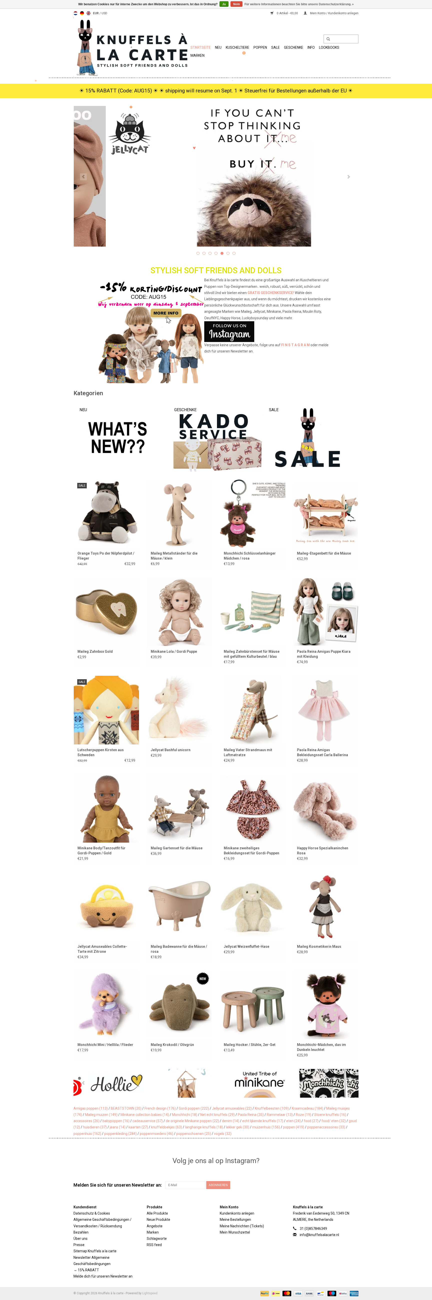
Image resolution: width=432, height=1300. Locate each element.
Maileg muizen (101, 1115)
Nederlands (76, 13)
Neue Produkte (158, 1220)
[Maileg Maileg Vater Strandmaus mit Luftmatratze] (253, 709)
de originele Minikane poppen (192, 1121)
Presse (79, 1245)
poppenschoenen (193, 1134)
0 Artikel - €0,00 (287, 13)
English (88, 13)
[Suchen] (326, 39)
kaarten (138, 1127)
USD (104, 13)
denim (230, 1121)
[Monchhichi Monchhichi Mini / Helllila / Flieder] (106, 1005)
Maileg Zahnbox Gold (95, 651)
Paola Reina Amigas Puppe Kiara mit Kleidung (323, 654)
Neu (218, 47)
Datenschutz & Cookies (92, 1213)
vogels (223, 1134)
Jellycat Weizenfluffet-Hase (246, 947)
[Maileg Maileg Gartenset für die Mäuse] (179, 808)
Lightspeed (150, 1293)
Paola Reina (251, 1115)
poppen (293, 1127)
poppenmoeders (156, 1134)
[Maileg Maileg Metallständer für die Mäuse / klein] (179, 513)
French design (160, 1108)
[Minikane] (217, 1083)
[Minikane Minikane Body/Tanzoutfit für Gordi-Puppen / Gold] (106, 808)
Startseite (200, 47)
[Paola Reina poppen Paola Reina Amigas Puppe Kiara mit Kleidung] (326, 611)
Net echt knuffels (217, 1115)
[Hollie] (75, 1083)
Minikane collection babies (144, 1115)
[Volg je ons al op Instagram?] (216, 331)
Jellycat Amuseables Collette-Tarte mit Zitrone (102, 949)
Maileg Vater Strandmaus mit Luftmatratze (248, 752)
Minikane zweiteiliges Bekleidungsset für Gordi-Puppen (251, 850)
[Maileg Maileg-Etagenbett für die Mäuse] (326, 513)
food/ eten (334, 1121)
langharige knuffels (204, 1127)
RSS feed (154, 1245)
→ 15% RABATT (86, 1270)
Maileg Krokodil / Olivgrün (172, 1045)
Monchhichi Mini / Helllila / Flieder (105, 1045)
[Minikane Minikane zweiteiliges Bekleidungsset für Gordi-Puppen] (253, 808)
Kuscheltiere (237, 47)
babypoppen (116, 1121)
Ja (224, 4)
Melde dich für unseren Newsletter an (103, 1276)
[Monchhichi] (288, 1083)
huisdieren (95, 1127)
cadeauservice (147, 1121)
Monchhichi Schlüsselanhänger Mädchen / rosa (250, 555)
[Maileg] (146, 1083)
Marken (197, 55)
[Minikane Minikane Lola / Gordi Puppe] (179, 611)
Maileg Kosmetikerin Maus (319, 947)
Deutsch (82, 13)
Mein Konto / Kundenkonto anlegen (333, 13)
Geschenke (293, 47)
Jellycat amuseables (232, 1108)
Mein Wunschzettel (235, 1232)
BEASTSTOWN (126, 1108)
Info (311, 47)
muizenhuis (266, 1127)
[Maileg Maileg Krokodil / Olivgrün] (179, 1005)
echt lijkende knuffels (262, 1121)
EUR (96, 13)
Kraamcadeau (307, 1108)
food (311, 1121)
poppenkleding (120, 1134)
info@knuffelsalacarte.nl (319, 1235)
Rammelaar (280, 1115)
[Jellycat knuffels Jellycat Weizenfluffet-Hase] (253, 906)
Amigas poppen (91, 1108)
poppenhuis (87, 1134)
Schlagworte (157, 1239)
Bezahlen (81, 1232)
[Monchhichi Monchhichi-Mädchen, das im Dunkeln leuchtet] (326, 1005)
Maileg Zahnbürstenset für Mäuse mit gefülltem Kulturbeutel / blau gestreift (252, 654)
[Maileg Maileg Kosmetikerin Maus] (326, 906)
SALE (275, 47)
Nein (236, 4)
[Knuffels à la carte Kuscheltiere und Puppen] (131, 47)
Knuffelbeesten (272, 1108)
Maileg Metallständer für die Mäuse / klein (174, 555)
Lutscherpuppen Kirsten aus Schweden (101, 752)
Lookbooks (329, 47)
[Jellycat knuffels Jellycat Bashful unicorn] (179, 709)
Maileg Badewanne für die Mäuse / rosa (179, 949)
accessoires (87, 1121)
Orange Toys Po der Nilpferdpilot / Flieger (106, 555)
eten (293, 1121)
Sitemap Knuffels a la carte (95, 1251)
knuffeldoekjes (166, 1127)
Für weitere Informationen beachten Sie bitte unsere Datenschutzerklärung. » (299, 4)
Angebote (154, 1226)
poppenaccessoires (326, 1127)
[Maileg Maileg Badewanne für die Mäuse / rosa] (179, 906)
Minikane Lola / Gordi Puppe (174, 651)
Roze (303, 1115)
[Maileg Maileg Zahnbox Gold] (106, 611)
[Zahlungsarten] (264, 1293)
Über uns (81, 1239)
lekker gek (237, 1127)
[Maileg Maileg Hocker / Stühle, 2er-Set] (253, 1005)
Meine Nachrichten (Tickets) (242, 1226)
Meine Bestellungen (235, 1220)
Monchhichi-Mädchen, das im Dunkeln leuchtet (321, 1047)
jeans (118, 1127)
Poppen (260, 47)
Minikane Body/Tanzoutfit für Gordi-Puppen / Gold (102, 850)
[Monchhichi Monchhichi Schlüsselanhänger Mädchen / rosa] (253, 513)
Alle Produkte (157, 1213)
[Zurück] (83, 176)
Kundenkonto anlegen (237, 1213)
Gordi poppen (194, 1108)
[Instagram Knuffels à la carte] (354, 1185)
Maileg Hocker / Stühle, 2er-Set (250, 1045)
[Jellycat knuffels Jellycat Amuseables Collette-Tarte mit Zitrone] (106, 906)
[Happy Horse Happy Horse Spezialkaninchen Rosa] (326, 808)
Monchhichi (184, 1115)
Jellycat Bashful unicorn (170, 750)
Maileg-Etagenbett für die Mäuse (324, 553)
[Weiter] (348, 176)
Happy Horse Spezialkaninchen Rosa (322, 850)
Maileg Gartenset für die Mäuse (176, 848)
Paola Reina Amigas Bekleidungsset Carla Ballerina (322, 752)
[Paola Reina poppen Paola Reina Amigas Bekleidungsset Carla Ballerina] (326, 709)
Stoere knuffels (330, 1115)
